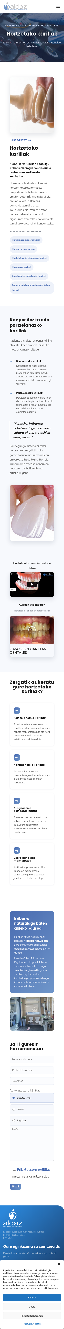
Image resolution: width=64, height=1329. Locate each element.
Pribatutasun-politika (32, 1324)
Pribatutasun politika (33, 1169)
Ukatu (32, 1306)
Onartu (32, 1297)
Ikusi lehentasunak (32, 1315)
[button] (59, 1264)
